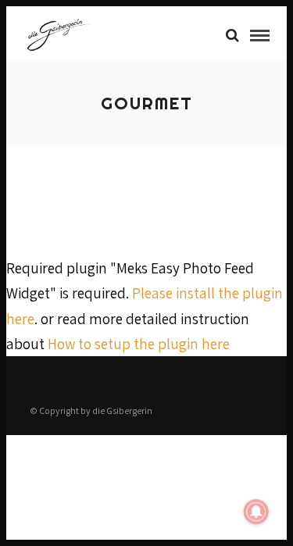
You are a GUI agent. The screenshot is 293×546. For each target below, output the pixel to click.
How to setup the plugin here (139, 343)
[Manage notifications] (256, 511)
